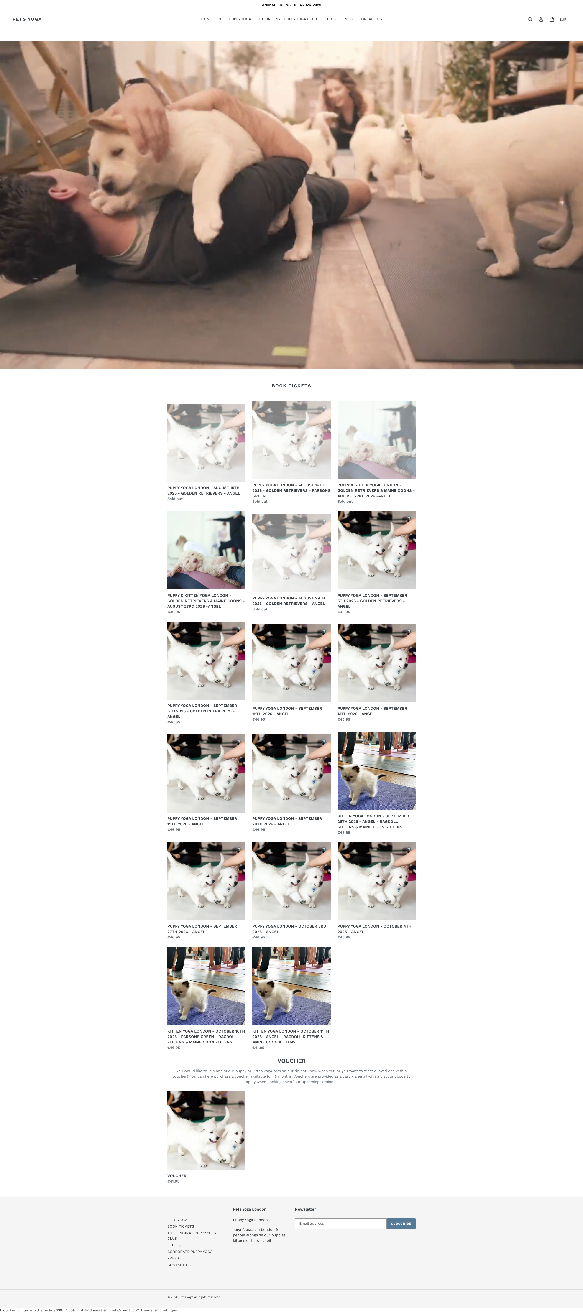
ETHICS (174, 1245)
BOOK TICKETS (180, 1226)
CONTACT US (179, 1265)
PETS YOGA (177, 1220)
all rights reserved (207, 1297)
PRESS (173, 1258)
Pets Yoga (27, 19)
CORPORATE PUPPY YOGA (190, 1251)
